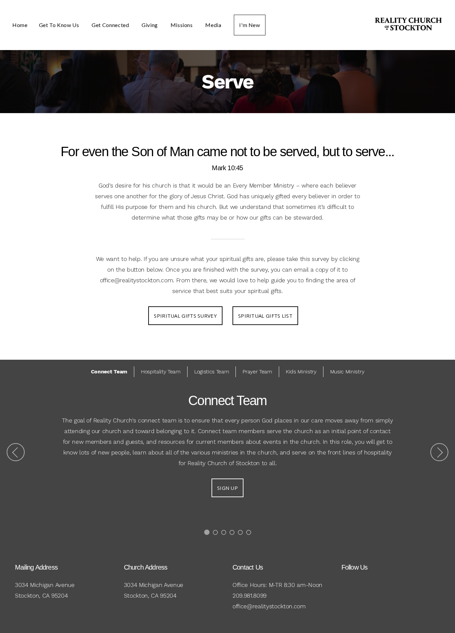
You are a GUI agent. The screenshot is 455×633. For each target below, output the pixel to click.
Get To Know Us (60, 25)
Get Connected (111, 25)
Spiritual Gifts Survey (185, 315)
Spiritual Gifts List (265, 315)
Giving (150, 25)
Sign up (227, 488)
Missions (182, 25)
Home (20, 25)
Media (214, 25)
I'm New (249, 25)
